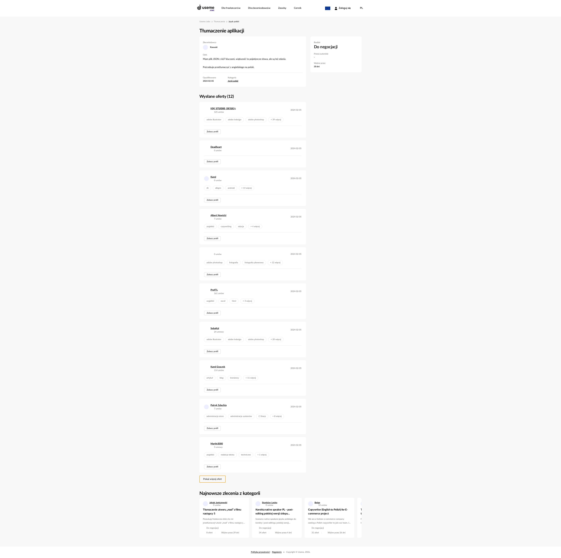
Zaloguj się (345, 8)
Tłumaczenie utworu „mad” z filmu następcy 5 (222, 511)
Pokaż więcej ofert (212, 479)
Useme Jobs (204, 22)
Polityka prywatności (260, 552)
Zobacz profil (212, 132)
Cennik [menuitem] (297, 8)
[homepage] (205, 8)
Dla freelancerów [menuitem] (230, 8)
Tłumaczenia (219, 22)
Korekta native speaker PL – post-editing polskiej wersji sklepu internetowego (274, 512)
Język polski (233, 22)
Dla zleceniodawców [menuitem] (259, 8)
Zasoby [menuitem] (282, 8)
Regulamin (277, 552)
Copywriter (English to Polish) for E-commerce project (328, 511)
